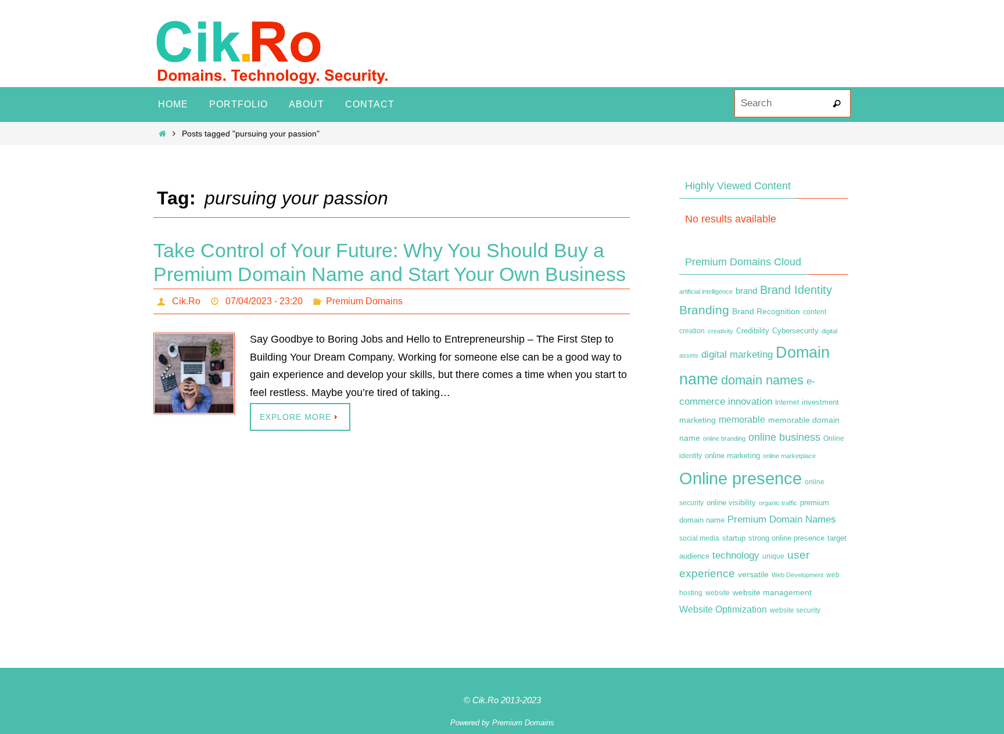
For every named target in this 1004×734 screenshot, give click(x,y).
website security (795, 610)
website (717, 592)
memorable (742, 419)
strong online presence (786, 538)
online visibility (731, 503)
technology (735, 555)
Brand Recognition (766, 311)
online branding (724, 438)
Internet (787, 402)
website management (772, 592)
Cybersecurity (795, 331)
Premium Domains (364, 301)
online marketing (732, 455)
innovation (750, 401)
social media (699, 538)
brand (746, 291)
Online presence (740, 478)
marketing (697, 419)
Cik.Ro (186, 301)
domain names (762, 380)
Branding (704, 310)
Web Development (797, 574)
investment (820, 402)
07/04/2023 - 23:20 (264, 301)
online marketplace (789, 455)
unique (773, 556)
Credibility (752, 331)
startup (733, 538)
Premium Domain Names (781, 519)
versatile (753, 574)
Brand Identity (796, 289)
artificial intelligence (706, 291)
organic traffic (778, 502)
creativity (720, 331)
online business (784, 437)
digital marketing (737, 354)
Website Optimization (723, 609)
